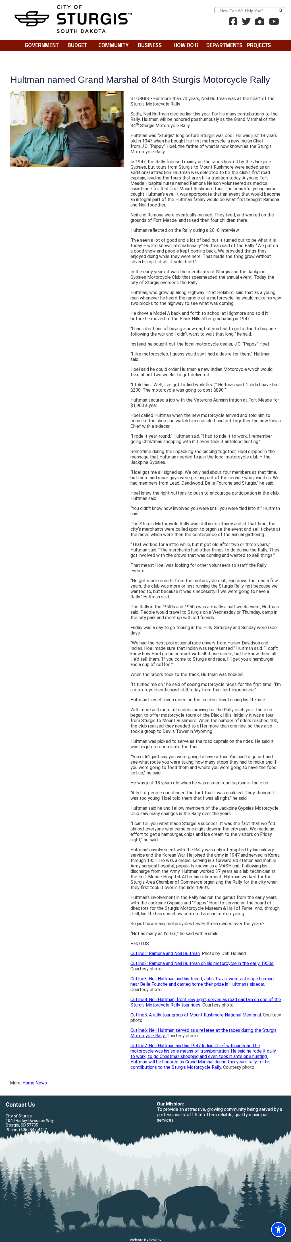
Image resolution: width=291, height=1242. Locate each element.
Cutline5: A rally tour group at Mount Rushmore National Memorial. (196, 1015)
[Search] (289, 11)
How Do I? (186, 45)
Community (113, 45)
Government (42, 45)
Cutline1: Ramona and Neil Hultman (165, 953)
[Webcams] (259, 23)
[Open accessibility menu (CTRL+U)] (278, 1229)
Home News (34, 1083)
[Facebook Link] (233, 23)
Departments (223, 45)
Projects (259, 45)
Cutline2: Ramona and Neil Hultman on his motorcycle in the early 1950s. (202, 963)
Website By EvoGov (145, 1240)
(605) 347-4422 (33, 1129)
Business (150, 45)
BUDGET (77, 45)
